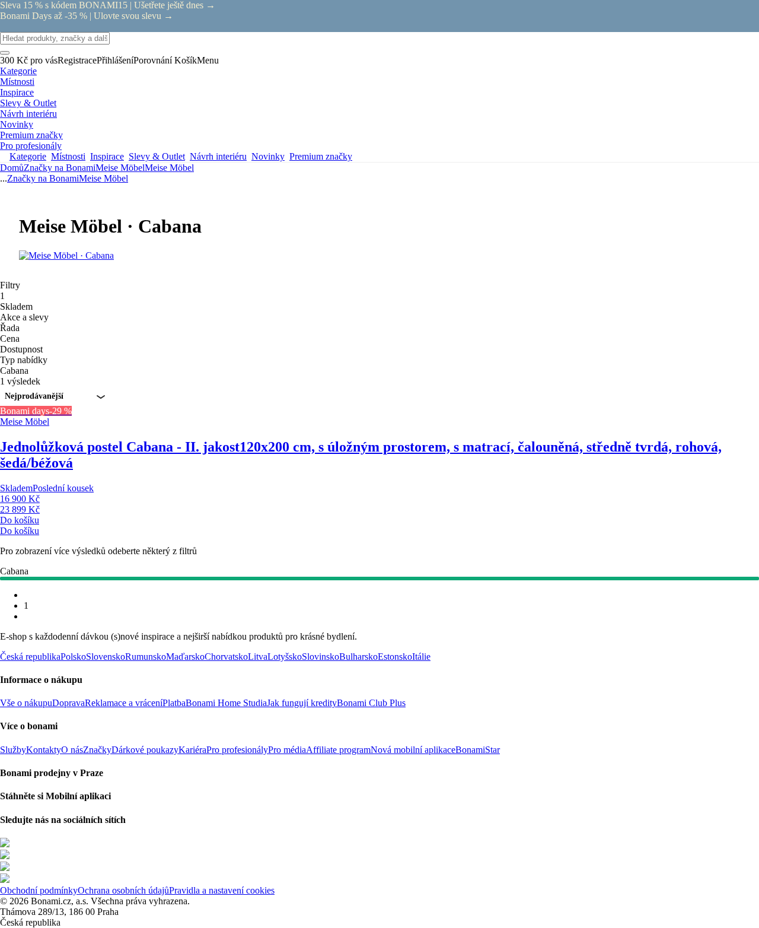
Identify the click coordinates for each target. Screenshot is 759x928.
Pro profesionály (237, 750)
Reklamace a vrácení (123, 703)
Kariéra (192, 750)
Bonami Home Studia (226, 703)
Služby (13, 750)
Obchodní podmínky (39, 890)
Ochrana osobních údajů (123, 890)
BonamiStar (477, 750)
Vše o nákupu (26, 703)
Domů (12, 168)
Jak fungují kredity (302, 703)
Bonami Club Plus (371, 703)
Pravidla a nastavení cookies (222, 890)
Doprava (68, 703)
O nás (72, 750)
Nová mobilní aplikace (413, 750)
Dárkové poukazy (144, 750)
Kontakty (43, 750)
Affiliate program (338, 750)
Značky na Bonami (59, 168)
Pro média (287, 750)
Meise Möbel (169, 168)
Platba (174, 703)
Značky (97, 750)
